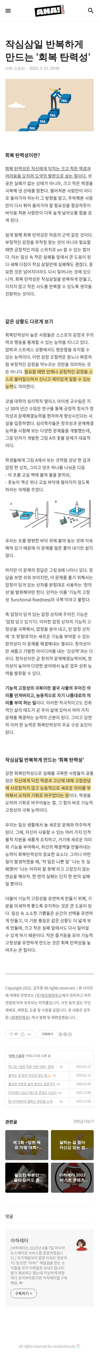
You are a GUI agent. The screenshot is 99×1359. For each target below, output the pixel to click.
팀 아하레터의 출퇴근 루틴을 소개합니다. (33, 1101)
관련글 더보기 (83, 1121)
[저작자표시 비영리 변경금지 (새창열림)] (65, 1034)
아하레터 (20, 1240)
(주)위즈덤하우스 (48, 995)
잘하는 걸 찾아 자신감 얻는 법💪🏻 (29, 1075)
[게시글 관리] (29, 1034)
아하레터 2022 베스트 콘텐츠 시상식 (32, 1092)
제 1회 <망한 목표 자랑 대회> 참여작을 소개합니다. (33, 1066)
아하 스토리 (16, 1056)
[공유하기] (22, 1034)
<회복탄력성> (20, 1017)
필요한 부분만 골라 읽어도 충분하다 (31, 1084)
